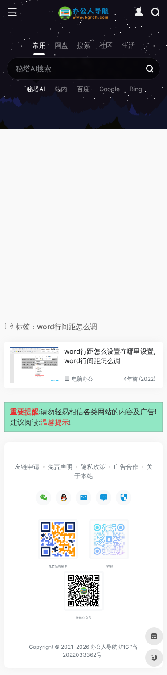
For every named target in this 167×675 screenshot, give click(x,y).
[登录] (138, 13)
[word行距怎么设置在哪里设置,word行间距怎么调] (34, 365)
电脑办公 (82, 379)
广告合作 (126, 466)
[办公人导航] (83, 12)
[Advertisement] (83, 227)
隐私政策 (93, 466)
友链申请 (27, 466)
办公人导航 (103, 646)
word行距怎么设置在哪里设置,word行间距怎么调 (109, 356)
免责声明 (60, 466)
